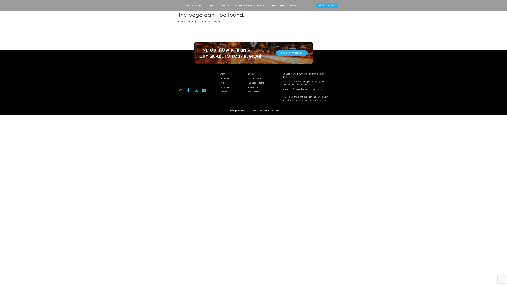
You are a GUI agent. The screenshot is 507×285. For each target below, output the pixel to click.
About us (196, 5)
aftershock (260, 5)
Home (187, 5)
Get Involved (278, 5)
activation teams (243, 5)
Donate (294, 5)
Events (210, 5)
